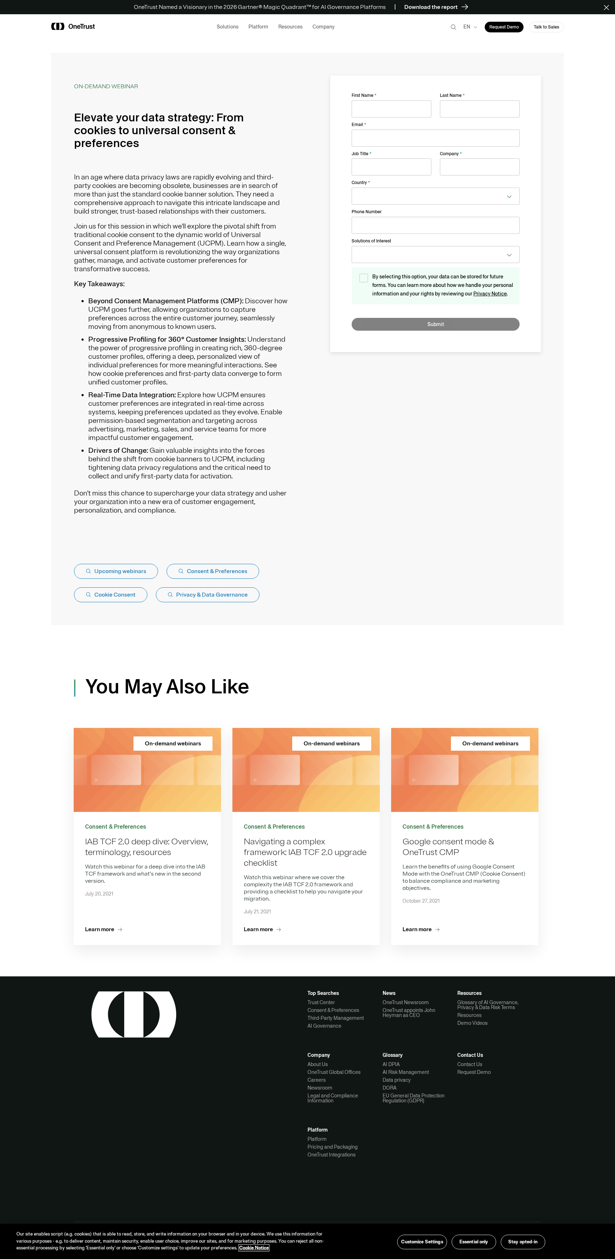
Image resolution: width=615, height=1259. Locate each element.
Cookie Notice (254, 1248)
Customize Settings (422, 1241)
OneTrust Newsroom (406, 1002)
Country (361, 182)
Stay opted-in (523, 1241)
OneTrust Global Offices (334, 1072)
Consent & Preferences (333, 1010)
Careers (317, 1079)
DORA (389, 1087)
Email (359, 124)
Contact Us (469, 1064)
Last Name (452, 95)
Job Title (362, 154)
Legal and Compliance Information (333, 1098)
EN (466, 26)
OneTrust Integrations (332, 1154)
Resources (469, 1015)
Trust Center (321, 1002)
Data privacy (397, 1079)
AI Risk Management (406, 1072)
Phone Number (367, 212)
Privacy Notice (490, 293)
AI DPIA (391, 1064)
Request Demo (474, 1072)
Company (451, 154)
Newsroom (320, 1087)
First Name (364, 95)
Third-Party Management (336, 1018)
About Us (318, 1064)
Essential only (473, 1241)
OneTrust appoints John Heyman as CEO (409, 1013)
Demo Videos (472, 1023)
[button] (609, 7)
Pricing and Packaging (333, 1146)
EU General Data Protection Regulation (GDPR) (414, 1098)
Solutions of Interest (371, 241)
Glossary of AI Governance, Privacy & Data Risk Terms (488, 1005)
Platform (317, 1139)
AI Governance (324, 1025)
